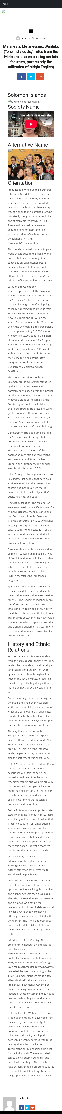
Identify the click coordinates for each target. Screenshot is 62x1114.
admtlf (25, 38)
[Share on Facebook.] (21, 76)
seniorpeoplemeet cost (21, 291)
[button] (31, 31)
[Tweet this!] (31, 76)
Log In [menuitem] (4, 3)
